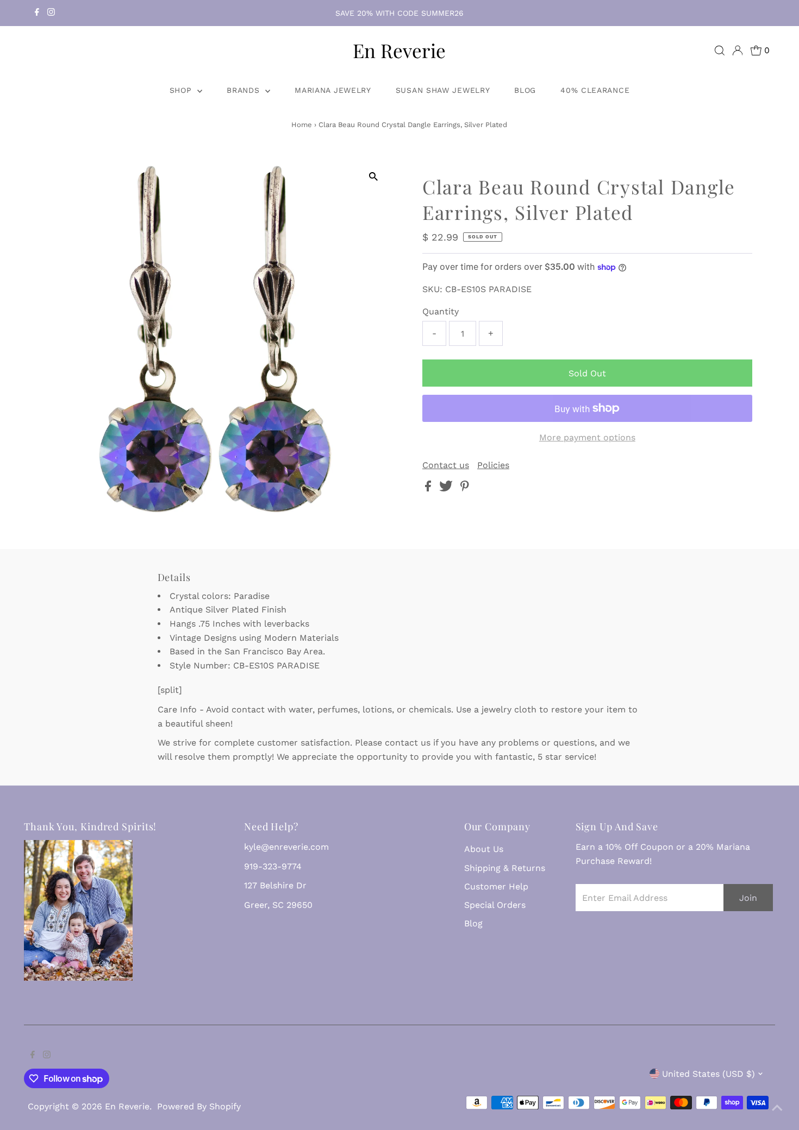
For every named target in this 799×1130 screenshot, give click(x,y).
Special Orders (495, 905)
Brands (245, 90)
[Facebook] (37, 13)
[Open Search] (720, 50)
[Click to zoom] (373, 177)
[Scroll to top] (777, 1108)
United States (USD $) (708, 1074)
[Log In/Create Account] (737, 50)
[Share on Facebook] (429, 488)
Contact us (445, 465)
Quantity (440, 311)
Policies (493, 465)
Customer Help (496, 886)
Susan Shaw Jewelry (443, 90)
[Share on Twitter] (447, 488)
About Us (483, 849)
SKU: (432, 289)
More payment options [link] (587, 437)
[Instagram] (51, 13)
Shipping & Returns (504, 868)
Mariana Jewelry (333, 90)
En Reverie (399, 50)
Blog (525, 90)
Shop (182, 90)
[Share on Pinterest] (464, 488)
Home (301, 125)
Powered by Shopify (199, 1106)
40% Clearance (594, 90)
